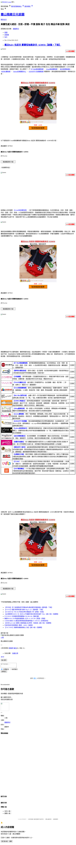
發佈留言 (3, 671)
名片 (5, 37)
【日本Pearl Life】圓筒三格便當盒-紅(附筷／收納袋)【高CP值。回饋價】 (28, 623)
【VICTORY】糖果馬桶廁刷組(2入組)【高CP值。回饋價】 (23, 627)
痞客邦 (11, 648)
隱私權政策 (48, 819)
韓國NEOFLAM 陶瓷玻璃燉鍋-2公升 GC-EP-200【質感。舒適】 (25, 618)
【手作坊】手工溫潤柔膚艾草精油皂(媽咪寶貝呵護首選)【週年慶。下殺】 (28, 607)
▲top (2, 656)
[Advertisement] (38, 192)
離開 (10, 841)
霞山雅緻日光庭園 (12, 14)
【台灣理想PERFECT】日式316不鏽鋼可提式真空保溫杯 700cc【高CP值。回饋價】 (31, 614)
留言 (15, 648)
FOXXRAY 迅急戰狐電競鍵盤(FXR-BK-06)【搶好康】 (22, 616)
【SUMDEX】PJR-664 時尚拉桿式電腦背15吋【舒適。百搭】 (24, 612)
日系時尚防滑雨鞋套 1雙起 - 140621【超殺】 (18, 625)
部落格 (6, 35)
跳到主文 (4, 19)
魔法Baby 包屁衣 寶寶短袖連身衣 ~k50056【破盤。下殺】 (32, 45)
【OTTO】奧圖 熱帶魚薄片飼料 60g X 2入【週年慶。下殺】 (24, 609)
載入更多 (3, 660)
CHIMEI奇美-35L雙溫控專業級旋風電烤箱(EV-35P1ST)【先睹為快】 (26, 621)
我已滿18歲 (4, 841)
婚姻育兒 (16, 29)
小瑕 (2, 637)
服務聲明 (55, 819)
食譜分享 (15, 653)
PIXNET (24, 819)
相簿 (5, 32)
